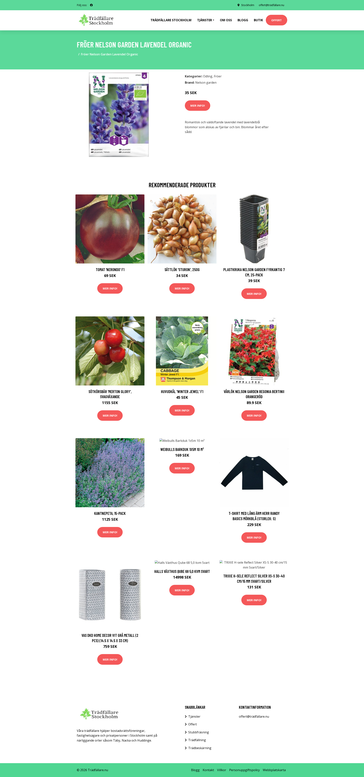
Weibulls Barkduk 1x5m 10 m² (182, 449)
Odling (207, 76)
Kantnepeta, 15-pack (110, 513)
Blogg (243, 20)
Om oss (226, 20)
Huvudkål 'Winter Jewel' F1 (182, 391)
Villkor (221, 770)
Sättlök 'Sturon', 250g (182, 269)
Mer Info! (197, 105)
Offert (276, 20)
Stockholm (247, 5)
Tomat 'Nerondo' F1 (110, 269)
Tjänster (194, 716)
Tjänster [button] (204, 20)
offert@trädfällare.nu (271, 5)
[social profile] (91, 5)
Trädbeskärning (199, 748)
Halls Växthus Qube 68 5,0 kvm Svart (182, 571)
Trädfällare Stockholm (171, 20)
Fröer (218, 76)
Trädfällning (197, 740)
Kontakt (208, 770)
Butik (258, 20)
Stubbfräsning (198, 732)
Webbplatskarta (274, 770)
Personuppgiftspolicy (244, 770)
